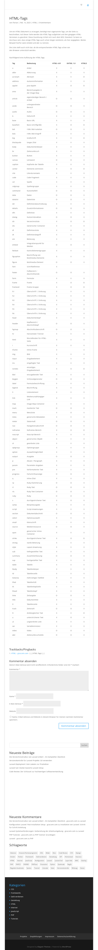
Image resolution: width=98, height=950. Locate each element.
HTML (34, 22)
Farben (20, 857)
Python (52, 864)
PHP (31, 838)
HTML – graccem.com (19, 653)
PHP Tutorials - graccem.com (20, 835)
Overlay (83, 861)
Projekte (23, 936)
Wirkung (74, 868)
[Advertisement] (49, 795)
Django (78, 853)
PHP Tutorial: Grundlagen (45, 835)
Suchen (84, 745)
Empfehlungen (36, 936)
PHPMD (26, 864)
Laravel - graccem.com (18, 838)
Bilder (48, 853)
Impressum (49, 936)
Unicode (45, 868)
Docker (12, 857)
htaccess (79, 857)
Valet (52, 868)
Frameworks (16, 893)
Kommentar (14, 669)
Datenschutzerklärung (66, 936)
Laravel (83, 821)
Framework (29, 857)
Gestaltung (53, 857)
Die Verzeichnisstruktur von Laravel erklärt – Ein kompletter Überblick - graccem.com (43, 821)
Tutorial (36, 868)
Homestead (69, 857)
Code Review (63, 853)
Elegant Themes (43, 947)
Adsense (13, 853)
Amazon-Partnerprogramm (28, 853)
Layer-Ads (68, 861)
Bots (54, 853)
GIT (61, 857)
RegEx (70, 864)
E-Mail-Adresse (16, 704)
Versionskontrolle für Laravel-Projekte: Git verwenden (30, 760)
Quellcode (61, 864)
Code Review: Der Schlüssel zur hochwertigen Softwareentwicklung (36, 771)
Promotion (43, 864)
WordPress (66, 947)
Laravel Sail (59, 861)
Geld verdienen (41, 857)
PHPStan (34, 864)
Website (12, 711)
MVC (76, 861)
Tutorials (14, 919)
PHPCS (18, 864)
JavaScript (28, 861)
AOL (41, 853)
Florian (15, 22)
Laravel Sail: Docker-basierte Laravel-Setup (26, 768)
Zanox (82, 868)
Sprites (29, 868)
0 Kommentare (45, 22)
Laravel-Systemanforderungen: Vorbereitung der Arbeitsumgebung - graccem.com (42, 831)
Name (12, 696)
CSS (71, 853)
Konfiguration (39, 861)
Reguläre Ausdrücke (17, 868)
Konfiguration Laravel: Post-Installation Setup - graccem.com (33, 824)
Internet (19, 861)
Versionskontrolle (63, 868)
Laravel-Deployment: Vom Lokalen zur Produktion (29, 764)
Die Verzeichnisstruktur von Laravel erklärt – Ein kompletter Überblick (37, 757)
